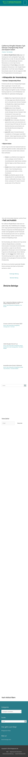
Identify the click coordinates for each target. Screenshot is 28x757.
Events (4, 52)
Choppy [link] (11, 254)
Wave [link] (16, 65)
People (21, 345)
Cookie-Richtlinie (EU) (20, 753)
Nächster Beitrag (14, 277)
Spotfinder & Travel (7, 347)
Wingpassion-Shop (5, 730)
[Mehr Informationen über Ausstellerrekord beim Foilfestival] (14, 357)
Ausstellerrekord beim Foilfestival (12, 365)
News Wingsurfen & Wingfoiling (13, 305)
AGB (7, 751)
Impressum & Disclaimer (16, 751)
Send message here (6, 739)
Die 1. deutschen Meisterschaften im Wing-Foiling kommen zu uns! (13, 302)
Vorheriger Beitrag (14, 273)
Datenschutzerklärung (8, 753)
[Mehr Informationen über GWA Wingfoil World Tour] (14, 336)
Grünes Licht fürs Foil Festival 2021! (12, 323)
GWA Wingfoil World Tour (10, 344)
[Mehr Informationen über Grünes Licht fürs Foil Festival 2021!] (14, 316)
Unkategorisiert (6, 326)
